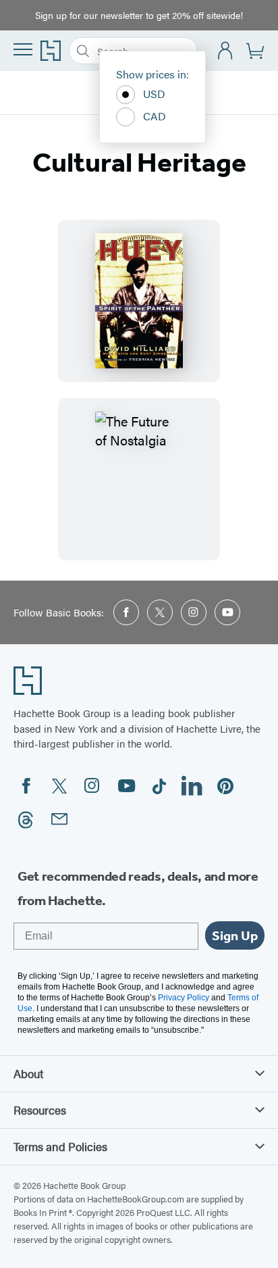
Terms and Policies (60, 1146)
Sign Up (235, 935)
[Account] (226, 51)
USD (154, 93)
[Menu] (22, 49)
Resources (39, 1110)
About (28, 1073)
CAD (154, 116)
